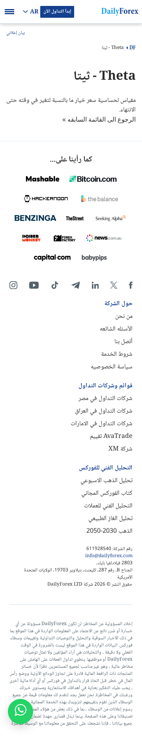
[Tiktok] (55, 285)
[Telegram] (75, 285)
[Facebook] (131, 285)
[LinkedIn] (95, 285)
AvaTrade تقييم (111, 436)
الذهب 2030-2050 (109, 531)
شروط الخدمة (117, 354)
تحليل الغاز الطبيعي (110, 518)
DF (132, 48)
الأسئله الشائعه (116, 329)
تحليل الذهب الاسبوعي (106, 480)
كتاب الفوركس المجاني (107, 493)
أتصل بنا (123, 341)
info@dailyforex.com (109, 556)
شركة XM (120, 449)
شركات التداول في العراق (104, 411)
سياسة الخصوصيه (112, 367)
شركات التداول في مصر (105, 398)
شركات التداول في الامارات (102, 424)
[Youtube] (34, 285)
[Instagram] (13, 285)
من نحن (124, 316)
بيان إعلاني (15, 33)
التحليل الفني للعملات (108, 506)
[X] (113, 285)
